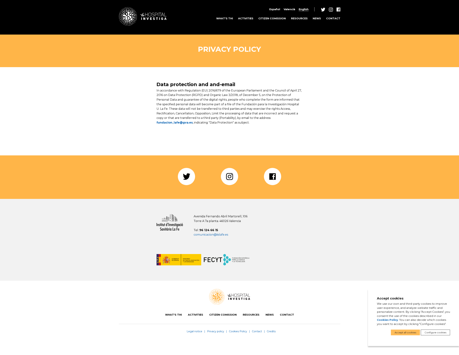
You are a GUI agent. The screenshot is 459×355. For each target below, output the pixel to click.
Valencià (289, 9)
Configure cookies (435, 332)
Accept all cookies (405, 332)
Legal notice (194, 331)
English (304, 9)
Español (274, 9)
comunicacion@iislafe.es (211, 234)
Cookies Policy (238, 331)
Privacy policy (215, 331)
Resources (299, 18)
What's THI (224, 18)
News (317, 18)
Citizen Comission (272, 18)
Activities (245, 18)
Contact (333, 18)
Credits (271, 331)
